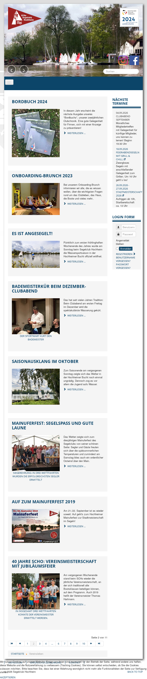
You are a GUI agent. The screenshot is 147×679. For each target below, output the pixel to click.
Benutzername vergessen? (125, 259)
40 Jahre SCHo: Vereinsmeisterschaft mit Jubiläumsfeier (54, 563)
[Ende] (100, 643)
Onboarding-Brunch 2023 (42, 175)
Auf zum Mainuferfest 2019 (43, 501)
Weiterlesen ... (76, 133)
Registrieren (124, 254)
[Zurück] (20, 643)
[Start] (12, 643)
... (52, 643)
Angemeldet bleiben (122, 242)
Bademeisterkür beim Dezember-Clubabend (49, 288)
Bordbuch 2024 (29, 101)
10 (83, 643)
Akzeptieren (8, 677)
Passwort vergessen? (123, 266)
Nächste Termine (120, 101)
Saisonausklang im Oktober (45, 361)
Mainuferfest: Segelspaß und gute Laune (52, 425)
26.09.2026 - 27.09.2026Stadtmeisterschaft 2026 (129, 190)
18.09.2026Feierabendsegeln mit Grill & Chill (127, 154)
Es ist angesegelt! (32, 233)
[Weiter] (91, 643)
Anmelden (125, 248)
